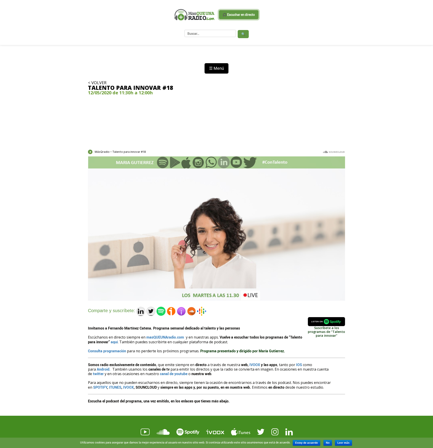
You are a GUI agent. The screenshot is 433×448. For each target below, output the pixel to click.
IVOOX (254, 364)
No (327, 442)
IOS (299, 364)
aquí (114, 341)
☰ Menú (216, 68)
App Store (120, 409)
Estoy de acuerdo (306, 442)
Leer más (343, 442)
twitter (98, 373)
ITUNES (115, 387)
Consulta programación (107, 350)
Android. (104, 369)
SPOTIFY (100, 387)
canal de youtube (173, 373)
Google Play (172, 409)
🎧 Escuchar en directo (239, 14)
